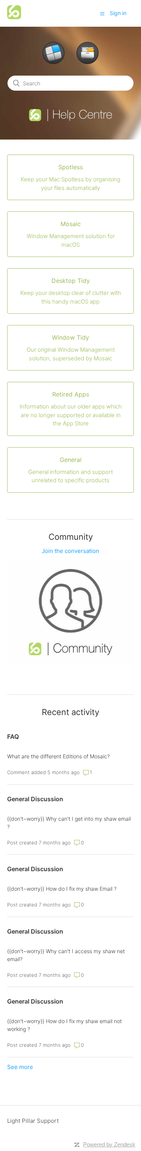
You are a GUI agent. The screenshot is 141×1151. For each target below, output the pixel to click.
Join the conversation (70, 550)
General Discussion (35, 799)
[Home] (14, 17)
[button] (102, 13)
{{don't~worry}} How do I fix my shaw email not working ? (64, 1025)
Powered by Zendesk (109, 1144)
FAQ (13, 736)
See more (20, 1067)
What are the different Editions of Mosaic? (58, 756)
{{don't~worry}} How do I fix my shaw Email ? (62, 888)
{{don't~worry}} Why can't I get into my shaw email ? (69, 822)
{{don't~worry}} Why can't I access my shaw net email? (66, 955)
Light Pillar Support (33, 1120)
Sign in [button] (118, 13)
